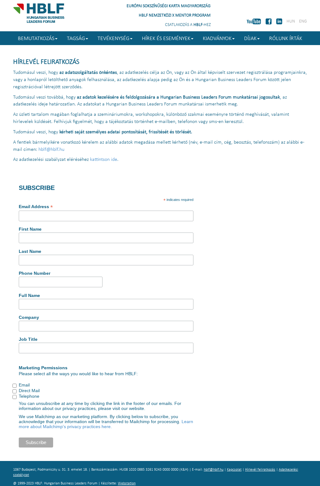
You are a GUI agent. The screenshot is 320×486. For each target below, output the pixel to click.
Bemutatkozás (36, 39)
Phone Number (34, 273)
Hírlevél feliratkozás (260, 470)
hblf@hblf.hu (51, 149)
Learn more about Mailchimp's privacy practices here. (106, 424)
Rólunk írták (285, 39)
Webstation (127, 483)
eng (303, 21)
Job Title (28, 339)
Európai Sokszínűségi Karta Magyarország (169, 6)
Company (29, 317)
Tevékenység (113, 39)
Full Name (29, 295)
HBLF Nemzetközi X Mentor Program (175, 15)
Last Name (30, 251)
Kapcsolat (234, 470)
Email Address (36, 207)
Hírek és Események (166, 39)
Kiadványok (217, 39)
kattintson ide (103, 159)
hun (291, 21)
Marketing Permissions (43, 367)
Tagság (76, 39)
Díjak (250, 39)
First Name (30, 229)
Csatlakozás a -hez (188, 25)
